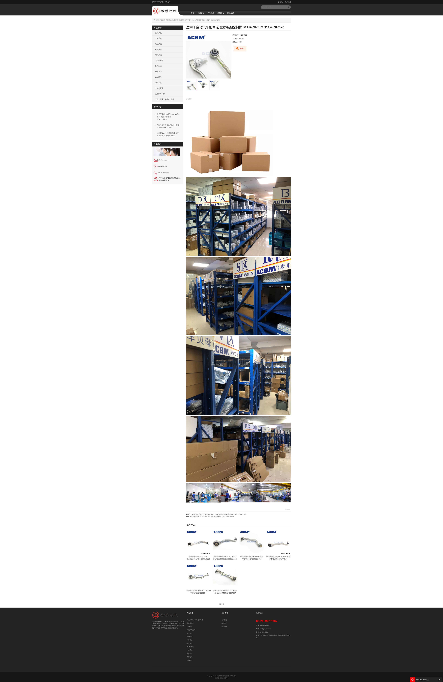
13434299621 (162, 166)
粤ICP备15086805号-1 (222, 678)
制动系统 (158, 44)
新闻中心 (220, 13)
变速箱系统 (159, 88)
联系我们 (288, 2)
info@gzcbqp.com (163, 160)
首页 (192, 13)
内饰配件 (158, 77)
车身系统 (158, 38)
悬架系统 (168, 20)
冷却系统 (158, 82)
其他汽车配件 (160, 94)
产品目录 (211, 13)
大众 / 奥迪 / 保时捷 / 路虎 (164, 99)
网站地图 (224, 627)
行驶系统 (158, 49)
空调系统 (158, 33)
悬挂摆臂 (175, 20)
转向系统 (158, 66)
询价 (241, 48)
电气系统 (158, 55)
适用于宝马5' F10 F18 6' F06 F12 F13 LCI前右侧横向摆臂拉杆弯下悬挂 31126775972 (220, 514)
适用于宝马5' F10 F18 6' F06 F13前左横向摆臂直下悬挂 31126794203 (212, 517)
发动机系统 (159, 60)
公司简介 (281, 2)
